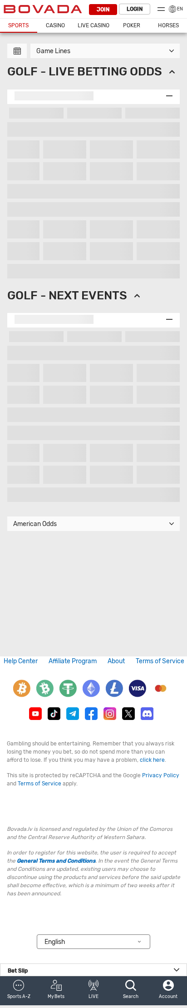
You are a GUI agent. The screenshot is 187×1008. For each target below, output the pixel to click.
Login (135, 9)
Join (103, 9)
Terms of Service (160, 661)
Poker (131, 25)
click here (152, 760)
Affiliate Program (73, 661)
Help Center (21, 661)
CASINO (55, 25)
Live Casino (93, 25)
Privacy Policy (160, 775)
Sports (18, 25)
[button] (18, 990)
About (116, 661)
